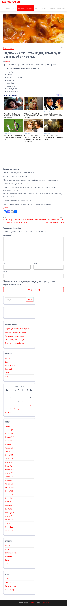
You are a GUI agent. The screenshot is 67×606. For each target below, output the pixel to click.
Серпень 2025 (9, 451)
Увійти (7, 579)
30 (26, 409)
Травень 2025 (9, 462)
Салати (37, 8)
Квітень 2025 (8, 466)
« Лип (7, 412)
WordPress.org (9, 589)
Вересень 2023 (9, 487)
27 (14, 409)
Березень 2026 (9, 437)
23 (26, 405)
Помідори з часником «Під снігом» (15, 343)
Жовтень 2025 (9, 448)
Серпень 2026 (9, 426)
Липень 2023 (9, 491)
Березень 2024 (9, 480)
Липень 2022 (9, 527)
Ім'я (5, 263)
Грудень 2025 (9, 444)
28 (18, 409)
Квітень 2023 (8, 502)
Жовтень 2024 (9, 473)
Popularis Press (44, 603)
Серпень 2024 (9, 476)
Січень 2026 (8, 441)
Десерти (52, 8)
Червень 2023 (9, 494)
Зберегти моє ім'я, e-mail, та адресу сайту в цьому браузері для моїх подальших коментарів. (29, 283)
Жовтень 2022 (9, 516)
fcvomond (7, 61)
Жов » (11, 412)
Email (36, 263)
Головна (7, 8)
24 (30, 405)
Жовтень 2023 (9, 484)
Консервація (61, 8)
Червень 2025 (9, 459)
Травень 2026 (9, 433)
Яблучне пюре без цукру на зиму (14, 336)
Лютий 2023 (8, 509)
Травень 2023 (9, 498)
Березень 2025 (9, 469)
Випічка (44, 8)
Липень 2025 (9, 455)
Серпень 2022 (9, 523)
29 (22, 409)
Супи (14, 8)
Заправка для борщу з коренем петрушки (17, 329)
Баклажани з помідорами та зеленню (15, 332)
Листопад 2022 (9, 512)
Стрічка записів (9, 582)
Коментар (7, 235)
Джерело (5, 207)
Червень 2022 (9, 530)
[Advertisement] (33, 155)
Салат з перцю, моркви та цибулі (14, 339)
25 (6, 409)
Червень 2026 (9, 430)
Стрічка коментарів (10, 586)
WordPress (32, 603)
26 (10, 409)
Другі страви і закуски (25, 8)
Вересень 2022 (9, 520)
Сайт (5, 272)
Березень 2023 (9, 505)
